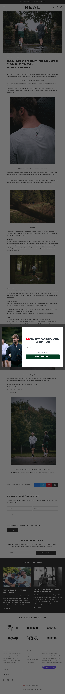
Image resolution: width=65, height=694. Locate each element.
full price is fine (42, 352)
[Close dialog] (62, 328)
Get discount (43, 357)
